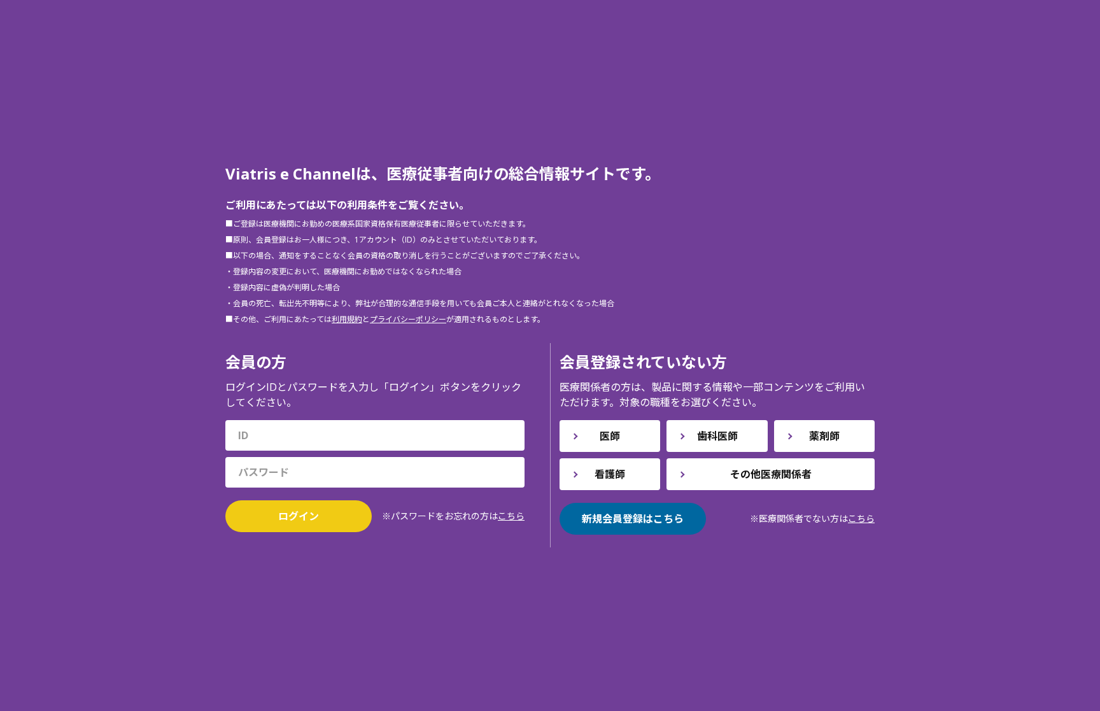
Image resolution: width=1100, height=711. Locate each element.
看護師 (610, 474)
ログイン (298, 516)
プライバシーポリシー (408, 319)
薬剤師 (824, 436)
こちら (511, 516)
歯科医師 (717, 436)
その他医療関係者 (771, 474)
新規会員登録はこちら (633, 519)
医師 (610, 436)
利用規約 (347, 319)
